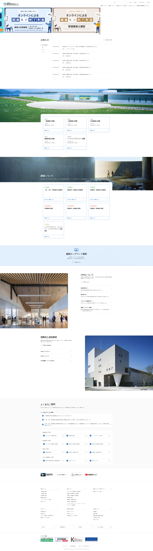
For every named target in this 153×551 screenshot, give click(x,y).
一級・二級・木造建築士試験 (50, 435)
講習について (109, 178)
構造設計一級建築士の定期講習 (73, 493)
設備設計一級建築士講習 (96, 452)
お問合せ (135, 2)
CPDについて (86, 281)
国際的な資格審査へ (47, 345)
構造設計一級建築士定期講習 (74, 443)
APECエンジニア (95, 460)
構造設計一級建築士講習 (73, 452)
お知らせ (130, 2)
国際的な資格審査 (70, 508)
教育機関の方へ (63, 527)
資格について (43, 501)
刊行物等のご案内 (96, 517)
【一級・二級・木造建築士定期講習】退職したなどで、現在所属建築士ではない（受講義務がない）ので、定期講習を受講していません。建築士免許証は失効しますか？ (76, 424)
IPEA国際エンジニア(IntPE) (72, 515)
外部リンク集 (95, 519)
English (148, 2)
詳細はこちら (78, 262)
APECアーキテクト (72, 460)
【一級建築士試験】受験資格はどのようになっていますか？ (57, 415)
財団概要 (95, 511)
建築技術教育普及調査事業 (98, 515)
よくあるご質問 (140, 2)
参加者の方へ (43, 513)
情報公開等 (95, 513)
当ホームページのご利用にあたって (84, 546)
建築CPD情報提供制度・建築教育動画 (52, 460)
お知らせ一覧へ (109, 39)
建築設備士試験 (72, 435)
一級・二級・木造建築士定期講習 (51, 443)
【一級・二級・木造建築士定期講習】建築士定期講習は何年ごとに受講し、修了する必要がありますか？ (66, 419)
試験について (109, 110)
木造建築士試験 (43, 495)
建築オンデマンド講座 (121, 5)
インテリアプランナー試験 (97, 435)
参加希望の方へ (43, 511)
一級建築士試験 (43, 491)
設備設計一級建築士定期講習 (97, 443)
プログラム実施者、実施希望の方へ (47, 515)
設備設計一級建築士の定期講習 (73, 495)
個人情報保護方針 (73, 546)
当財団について (96, 508)
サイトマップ (65, 546)
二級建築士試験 (43, 493)
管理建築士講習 (48, 452)
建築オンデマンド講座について (99, 488)
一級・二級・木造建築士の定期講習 (73, 491)
